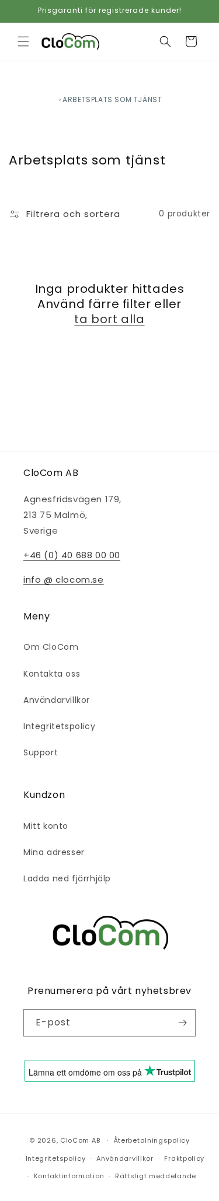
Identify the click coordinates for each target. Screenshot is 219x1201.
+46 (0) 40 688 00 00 (71, 555)
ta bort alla (109, 319)
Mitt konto (45, 826)
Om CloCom (50, 647)
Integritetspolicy (59, 726)
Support (40, 752)
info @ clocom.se (63, 579)
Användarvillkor (56, 700)
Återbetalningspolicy (151, 1140)
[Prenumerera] (182, 1023)
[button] (23, 41)
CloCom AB (80, 1140)
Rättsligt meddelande (155, 1176)
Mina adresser (54, 852)
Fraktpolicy (184, 1158)
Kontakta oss (51, 674)
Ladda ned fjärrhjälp (67, 878)
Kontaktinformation (69, 1176)
